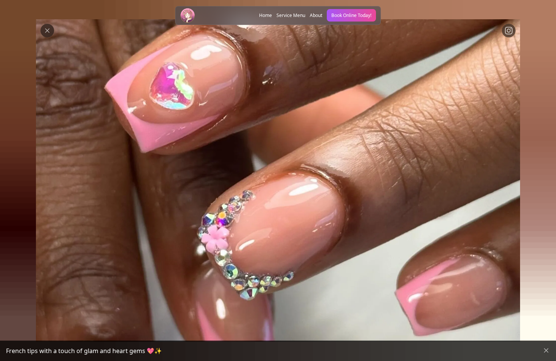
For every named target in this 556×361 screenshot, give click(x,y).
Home (265, 15)
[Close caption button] (546, 350)
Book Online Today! (351, 15)
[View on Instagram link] (509, 30)
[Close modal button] (47, 30)
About (316, 15)
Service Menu (290, 15)
